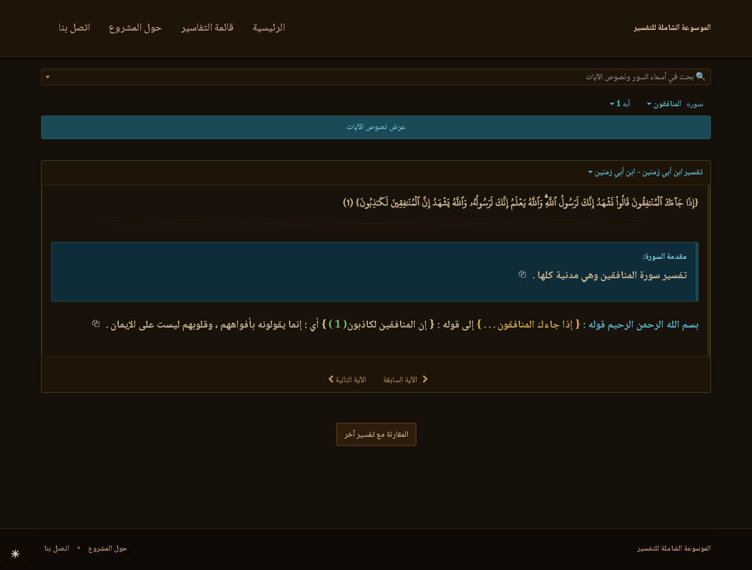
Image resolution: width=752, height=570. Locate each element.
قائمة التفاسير (207, 28)
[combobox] (376, 77)
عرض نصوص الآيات (376, 127)
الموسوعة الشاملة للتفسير (674, 548)
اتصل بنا (74, 28)
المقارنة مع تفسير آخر (376, 435)
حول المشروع (135, 28)
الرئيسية (269, 28)
